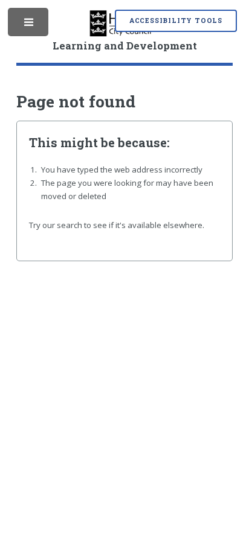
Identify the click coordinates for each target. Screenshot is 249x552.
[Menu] (29, 25)
